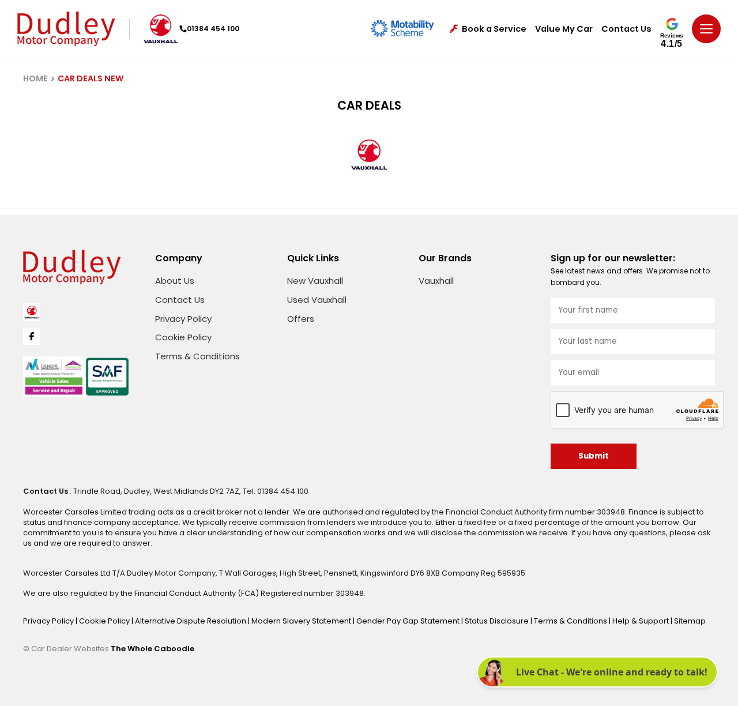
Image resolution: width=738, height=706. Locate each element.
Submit (593, 455)
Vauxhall (436, 281)
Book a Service (494, 29)
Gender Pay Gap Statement (408, 620)
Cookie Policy (183, 337)
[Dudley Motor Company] (66, 29)
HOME (35, 78)
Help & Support (641, 620)
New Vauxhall (315, 281)
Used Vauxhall (317, 300)
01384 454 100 (213, 28)
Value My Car (564, 29)
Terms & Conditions (197, 356)
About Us (174, 281)
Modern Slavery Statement (302, 620)
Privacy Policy (183, 319)
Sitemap (690, 620)
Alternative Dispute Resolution (191, 620)
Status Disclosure (497, 620)
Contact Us (626, 29)
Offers (300, 319)
